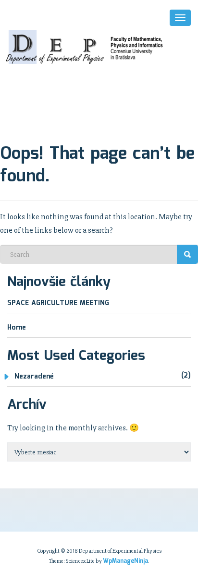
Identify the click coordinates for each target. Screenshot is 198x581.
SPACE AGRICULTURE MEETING (58, 303)
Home (16, 327)
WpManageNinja (125, 561)
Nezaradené (33, 376)
